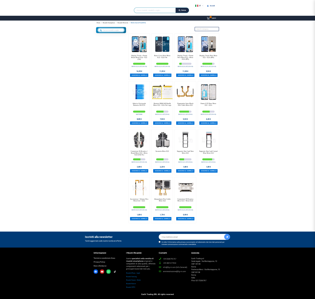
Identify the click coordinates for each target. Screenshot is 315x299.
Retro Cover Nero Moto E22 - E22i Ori (162, 56)
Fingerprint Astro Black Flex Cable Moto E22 (185, 104)
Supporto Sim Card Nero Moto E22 (185, 152)
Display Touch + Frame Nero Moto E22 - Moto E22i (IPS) (185, 57)
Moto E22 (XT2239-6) (162, 114)
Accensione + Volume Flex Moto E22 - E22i (139, 200)
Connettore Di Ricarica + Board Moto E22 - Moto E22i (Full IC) (139, 153)
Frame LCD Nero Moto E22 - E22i (208, 104)
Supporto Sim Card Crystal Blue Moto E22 (208, 152)
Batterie (139, 114)
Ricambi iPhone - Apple (133, 273)
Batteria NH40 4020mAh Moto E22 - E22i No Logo (162, 104)
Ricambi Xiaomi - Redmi (133, 280)
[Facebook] (96, 271)
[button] (139, 75)
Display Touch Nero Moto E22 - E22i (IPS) (208, 56)
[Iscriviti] (227, 237)
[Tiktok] (115, 271)
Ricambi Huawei (131, 283)
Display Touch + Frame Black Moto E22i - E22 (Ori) (139, 57)
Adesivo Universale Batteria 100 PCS (139, 104)
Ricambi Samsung (131, 276)
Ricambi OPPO (130, 287)
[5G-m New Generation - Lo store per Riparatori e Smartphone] (106, 9)
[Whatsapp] (108, 271)
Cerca (183, 10)
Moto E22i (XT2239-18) (139, 66)
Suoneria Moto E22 (162, 151)
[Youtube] (102, 271)
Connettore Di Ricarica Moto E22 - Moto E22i (185, 200)
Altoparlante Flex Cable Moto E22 (162, 200)
